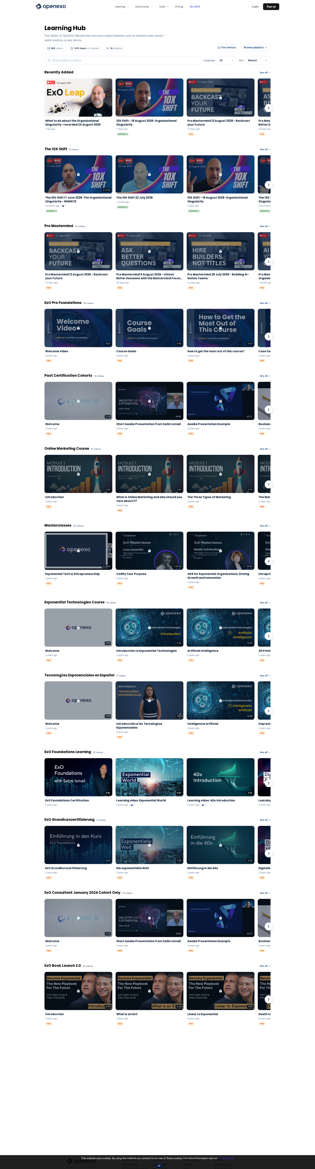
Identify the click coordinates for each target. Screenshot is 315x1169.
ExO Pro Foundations (62, 303)
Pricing (179, 6)
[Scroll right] (269, 108)
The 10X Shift (55, 149)
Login (255, 6)
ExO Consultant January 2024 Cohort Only (82, 893)
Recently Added (58, 72)
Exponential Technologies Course (74, 602)
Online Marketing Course (66, 449)
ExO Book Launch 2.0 (62, 966)
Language (209, 60)
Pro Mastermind (58, 226)
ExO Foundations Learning (67, 752)
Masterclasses (57, 525)
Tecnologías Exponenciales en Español (79, 675)
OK (159, 1166)
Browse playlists (254, 47)
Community (142, 6)
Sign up (271, 6)
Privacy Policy (226, 1158)
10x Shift (195, 6)
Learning (120, 6)
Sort (241, 60)
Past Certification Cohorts (68, 376)
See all (264, 72)
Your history (228, 47)
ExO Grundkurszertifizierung (69, 820)
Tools (162, 6)
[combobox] (122, 60)
